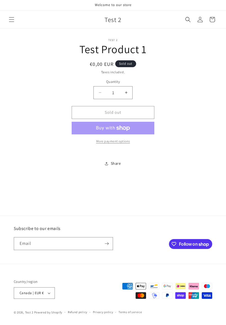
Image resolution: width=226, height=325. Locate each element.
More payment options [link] (113, 141)
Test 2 (29, 312)
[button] (12, 19)
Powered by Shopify (48, 312)
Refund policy (77, 312)
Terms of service (130, 312)
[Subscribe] (107, 243)
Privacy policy (103, 312)
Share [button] (116, 163)
